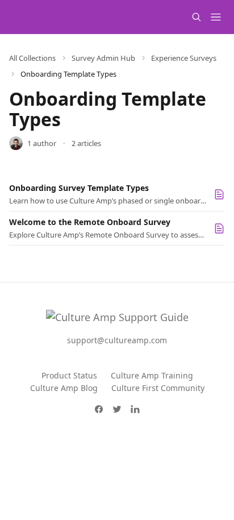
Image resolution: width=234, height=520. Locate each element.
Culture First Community (157, 387)
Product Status (69, 375)
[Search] (196, 17)
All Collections (32, 58)
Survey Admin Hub (103, 58)
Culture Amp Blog (64, 387)
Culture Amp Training (152, 375)
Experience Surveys (183, 58)
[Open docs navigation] (216, 17)
